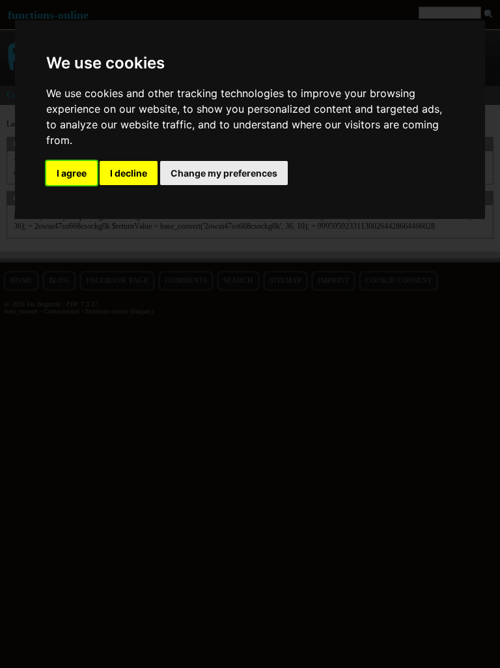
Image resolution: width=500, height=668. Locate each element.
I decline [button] (128, 173)
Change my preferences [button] (224, 173)
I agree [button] (72, 173)
